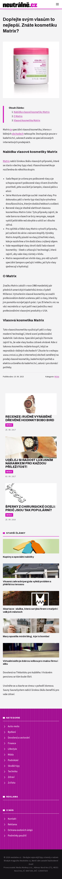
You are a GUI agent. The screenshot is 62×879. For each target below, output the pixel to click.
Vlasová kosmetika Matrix (27, 120)
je (11, 129)
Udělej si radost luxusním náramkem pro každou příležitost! (29, 463)
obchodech (18, 133)
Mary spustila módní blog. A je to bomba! (26, 636)
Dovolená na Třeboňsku (15, 672)
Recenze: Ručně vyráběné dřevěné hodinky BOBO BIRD (29, 418)
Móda (57, 376)
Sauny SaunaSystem (13, 690)
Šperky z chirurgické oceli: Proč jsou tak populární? (30, 508)
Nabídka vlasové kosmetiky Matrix (32, 112)
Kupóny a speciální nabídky (18, 556)
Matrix (6, 161)
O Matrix (18, 116)
